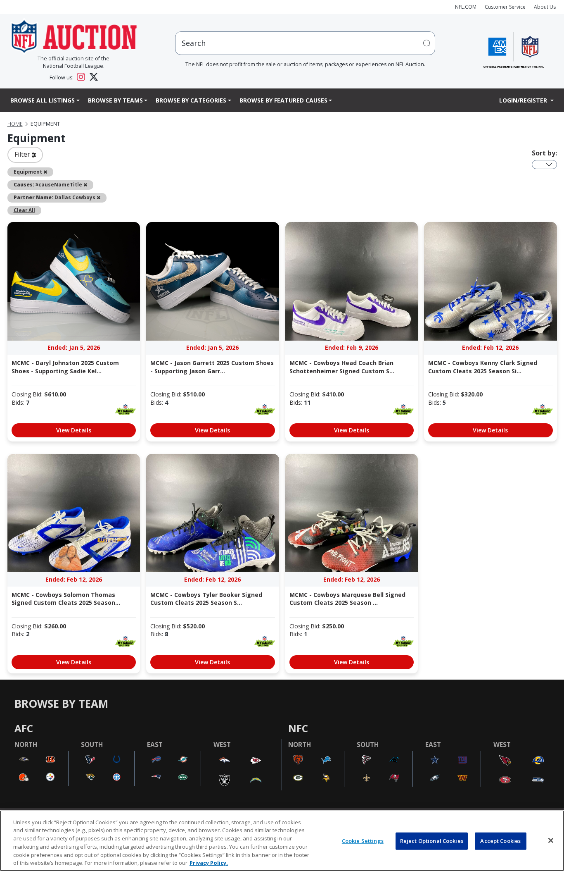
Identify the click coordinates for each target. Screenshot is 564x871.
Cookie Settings (363, 841)
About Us (545, 6)
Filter (23, 154)
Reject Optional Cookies (431, 841)
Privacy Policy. (209, 862)
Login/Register (524, 100)
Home (15, 123)
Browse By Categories (191, 100)
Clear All (24, 210)
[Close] (551, 840)
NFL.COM (465, 6)
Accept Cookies (500, 841)
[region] (282, 840)
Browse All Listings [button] (42, 100)
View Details (73, 430)
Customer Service (505, 6)
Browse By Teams (115, 100)
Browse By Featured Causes (283, 100)
